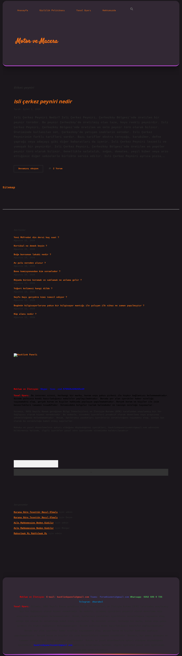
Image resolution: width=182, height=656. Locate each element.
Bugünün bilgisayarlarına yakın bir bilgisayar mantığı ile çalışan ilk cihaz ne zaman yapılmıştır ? (79, 305)
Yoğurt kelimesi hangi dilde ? (33, 288)
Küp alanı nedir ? (25, 314)
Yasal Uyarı (83, 10)
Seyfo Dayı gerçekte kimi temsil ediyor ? (40, 297)
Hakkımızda (109, 10)
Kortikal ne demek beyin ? (30, 246)
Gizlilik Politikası (52, 10)
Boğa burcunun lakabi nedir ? (32, 254)
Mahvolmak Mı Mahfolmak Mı (30, 533)
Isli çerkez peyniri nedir (43, 101)
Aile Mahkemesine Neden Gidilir (34, 523)
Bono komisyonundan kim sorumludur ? (37, 271)
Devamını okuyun (30, 169)
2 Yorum (57, 168)
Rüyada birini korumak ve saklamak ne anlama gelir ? (48, 280)
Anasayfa (22, 10)
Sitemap (9, 187)
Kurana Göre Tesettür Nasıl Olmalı (36, 512)
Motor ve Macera (37, 41)
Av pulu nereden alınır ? (30, 263)
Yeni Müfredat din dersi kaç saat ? (36, 237)
